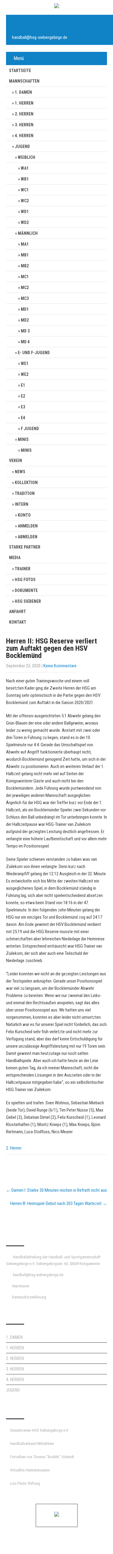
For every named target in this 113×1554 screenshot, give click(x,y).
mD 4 (25, 341)
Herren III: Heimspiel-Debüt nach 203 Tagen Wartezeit (58, 1203)
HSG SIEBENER (28, 601)
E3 (23, 406)
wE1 (24, 363)
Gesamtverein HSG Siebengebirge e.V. (39, 1430)
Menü (19, 58)
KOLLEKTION (26, 482)
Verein (15, 460)
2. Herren (24, 114)
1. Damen (23, 92)
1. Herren (24, 103)
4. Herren (24, 135)
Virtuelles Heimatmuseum (30, 1470)
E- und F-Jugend (34, 352)
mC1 (25, 276)
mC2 (25, 287)
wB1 (25, 179)
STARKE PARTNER (24, 547)
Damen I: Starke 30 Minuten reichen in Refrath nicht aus (56, 1190)
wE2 (24, 374)
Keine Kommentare (60, 665)
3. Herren (24, 124)
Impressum (20, 1286)
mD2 (25, 320)
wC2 (25, 200)
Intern (21, 504)
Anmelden (28, 526)
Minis (23, 439)
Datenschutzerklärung (29, 1297)
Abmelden (27, 536)
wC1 (25, 189)
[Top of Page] (95, 1541)
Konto (24, 515)
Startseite (20, 70)
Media (14, 557)
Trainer (22, 568)
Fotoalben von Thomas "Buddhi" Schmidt (42, 1457)
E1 (23, 385)
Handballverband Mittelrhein (32, 1443)
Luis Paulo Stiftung (25, 1483)
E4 (23, 417)
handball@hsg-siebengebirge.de (39, 37)
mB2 (25, 265)
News (20, 471)
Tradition (25, 493)
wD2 (25, 222)
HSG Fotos (25, 579)
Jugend (22, 146)
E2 (23, 396)
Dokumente (26, 590)
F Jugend (30, 428)
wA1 (25, 168)
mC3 (25, 298)
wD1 (25, 211)
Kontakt (17, 622)
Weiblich (26, 157)
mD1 (25, 309)
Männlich (28, 233)
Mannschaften (24, 81)
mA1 (25, 244)
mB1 (25, 255)
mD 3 (25, 331)
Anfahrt (17, 611)
